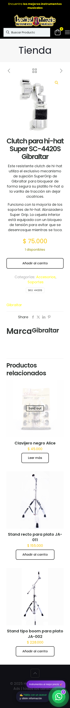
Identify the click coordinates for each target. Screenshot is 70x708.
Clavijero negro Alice (35, 443)
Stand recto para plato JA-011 (35, 537)
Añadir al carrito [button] (35, 554)
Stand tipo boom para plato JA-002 (35, 633)
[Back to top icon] (35, 673)
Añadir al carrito (35, 263)
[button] (57, 83)
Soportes (36, 282)
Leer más (35, 458)
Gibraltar (14, 304)
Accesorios (46, 276)
